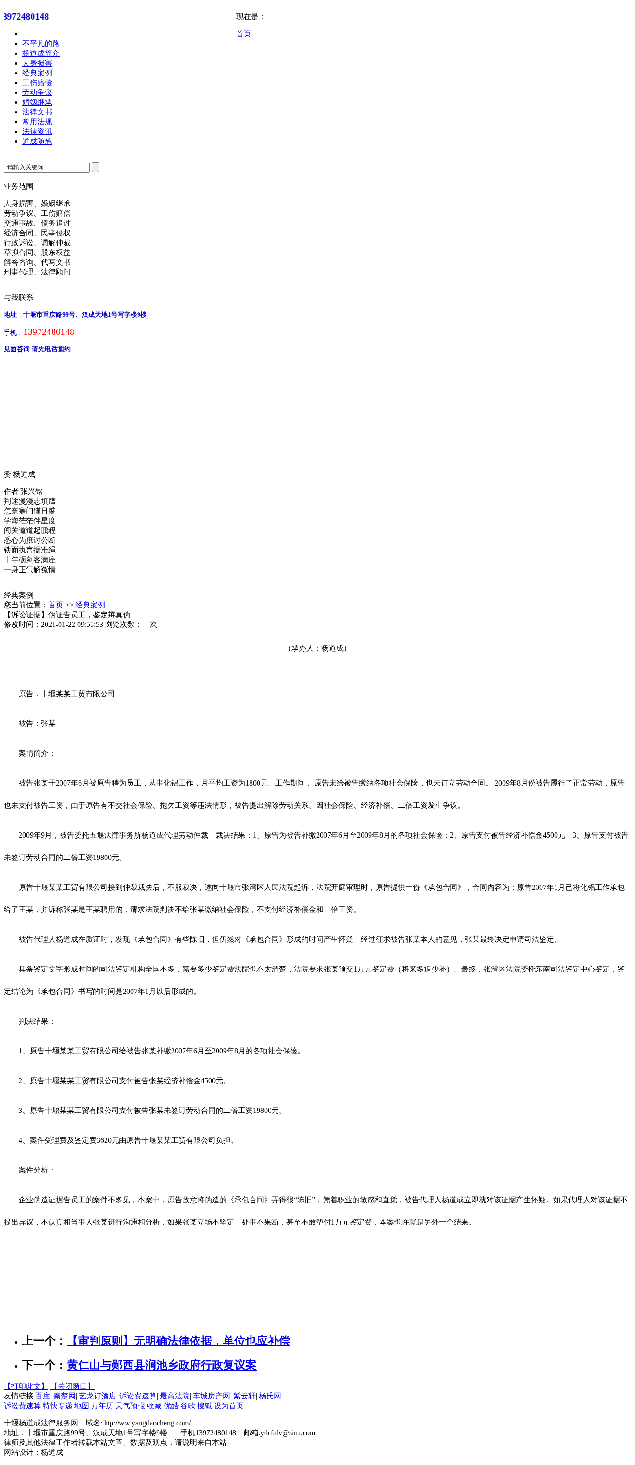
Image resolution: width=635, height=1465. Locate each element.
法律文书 (37, 112)
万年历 (102, 1406)
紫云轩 (244, 1396)
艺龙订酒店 (97, 1396)
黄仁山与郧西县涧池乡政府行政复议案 (162, 1365)
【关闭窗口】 (72, 1386)
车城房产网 (211, 1396)
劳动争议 (37, 92)
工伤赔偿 (37, 83)
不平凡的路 (41, 43)
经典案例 (37, 73)
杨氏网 (270, 1396)
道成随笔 (37, 141)
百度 (42, 1396)
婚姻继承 (37, 102)
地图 (81, 1406)
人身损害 (37, 63)
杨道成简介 (41, 53)
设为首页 (229, 1406)
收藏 (154, 1406)
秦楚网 (64, 1396)
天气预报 (130, 1406)
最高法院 (175, 1396)
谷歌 (187, 1406)
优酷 (171, 1406)
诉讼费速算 (138, 1396)
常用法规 (37, 122)
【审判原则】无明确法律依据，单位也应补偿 (178, 1341)
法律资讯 (37, 131)
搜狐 (204, 1406)
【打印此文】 (26, 1386)
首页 (243, 34)
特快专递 (58, 1406)
